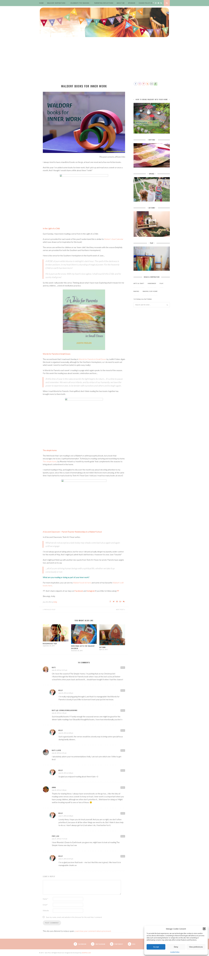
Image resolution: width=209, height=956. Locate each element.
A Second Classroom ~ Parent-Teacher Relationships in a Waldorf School (72, 532)
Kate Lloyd (56, 750)
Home (41, 3)
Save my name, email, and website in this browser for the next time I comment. (74, 917)
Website (46, 910)
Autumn (102, 647)
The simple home (50, 450)
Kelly (55, 602)
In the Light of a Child (51, 228)
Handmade (152, 283)
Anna (54, 787)
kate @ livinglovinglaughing (64, 710)
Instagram (91, 591)
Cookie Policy (174, 952)
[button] (204, 929)
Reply (122, 667)
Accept (156, 947)
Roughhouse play (50, 644)
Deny (176, 947)
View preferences (196, 947)
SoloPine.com (86, 953)
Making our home (150, 291)
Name (45, 899)
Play (161, 283)
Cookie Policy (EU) (146, 3)
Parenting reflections (103, 3)
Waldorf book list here (82, 582)
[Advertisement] (104, 63)
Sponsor (131, 3)
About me (121, 3)
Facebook (79, 591)
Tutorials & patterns (143, 299)
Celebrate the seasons (79, 3)
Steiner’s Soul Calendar (113, 239)
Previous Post (49, 609)
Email (45, 905)
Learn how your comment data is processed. (93, 931)
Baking (136, 291)
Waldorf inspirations (56, 3)
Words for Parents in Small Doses (56, 354)
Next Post (120, 609)
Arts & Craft (139, 283)
